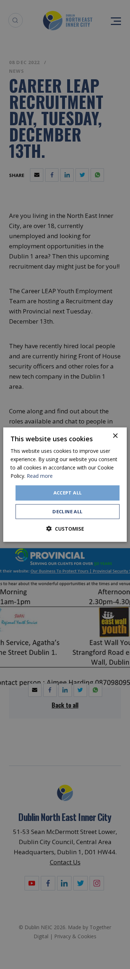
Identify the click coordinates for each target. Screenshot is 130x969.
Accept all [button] (67, 492)
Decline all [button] (67, 511)
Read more (40, 475)
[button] (65, 528)
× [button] (115, 435)
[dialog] (65, 484)
